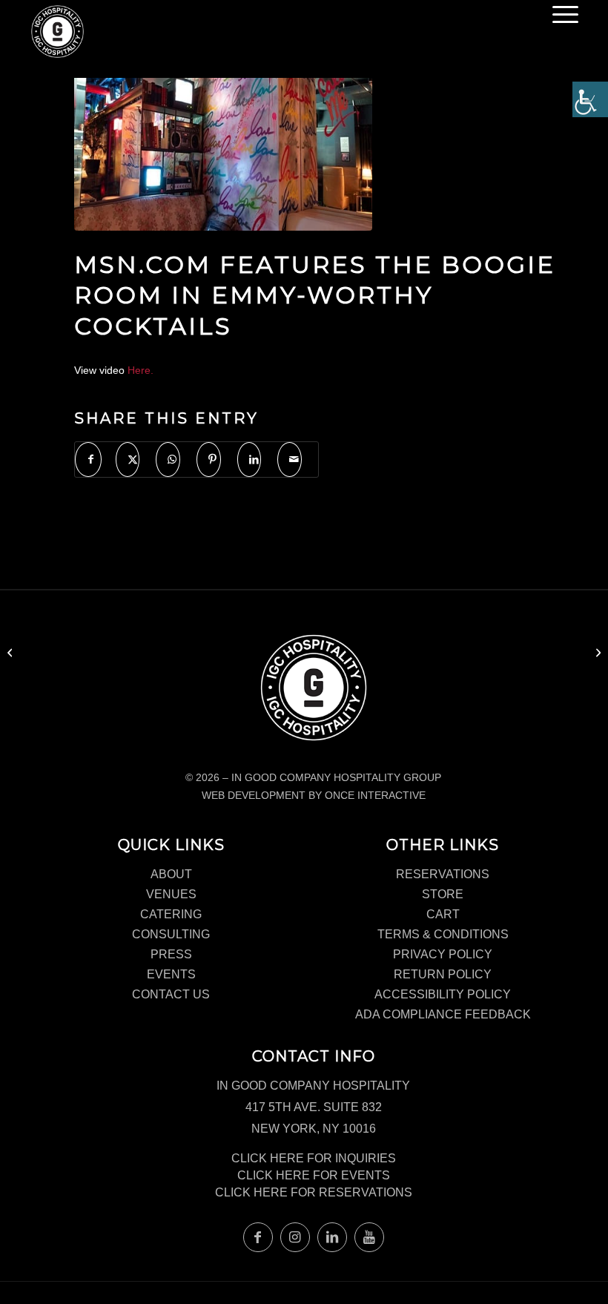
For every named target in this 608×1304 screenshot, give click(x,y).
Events (171, 974)
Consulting (171, 934)
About (171, 874)
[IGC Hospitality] (57, 35)
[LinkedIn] (332, 1237)
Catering (171, 914)
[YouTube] (369, 1237)
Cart (443, 914)
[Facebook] (258, 1237)
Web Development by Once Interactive (314, 795)
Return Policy (443, 974)
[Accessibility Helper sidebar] (590, 99)
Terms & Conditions (443, 934)
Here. (140, 370)
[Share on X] (128, 459)
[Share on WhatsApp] (168, 459)
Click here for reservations (313, 1192)
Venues (171, 894)
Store (442, 894)
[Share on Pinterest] (208, 459)
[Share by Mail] (289, 459)
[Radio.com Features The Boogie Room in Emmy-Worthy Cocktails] (11, 652)
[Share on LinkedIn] (249, 459)
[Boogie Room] (223, 134)
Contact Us (171, 994)
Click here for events (313, 1175)
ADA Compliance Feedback (443, 1014)
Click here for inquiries (313, 1158)
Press (171, 954)
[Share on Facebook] (88, 459)
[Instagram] (295, 1237)
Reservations (442, 874)
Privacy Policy (442, 954)
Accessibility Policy (442, 994)
